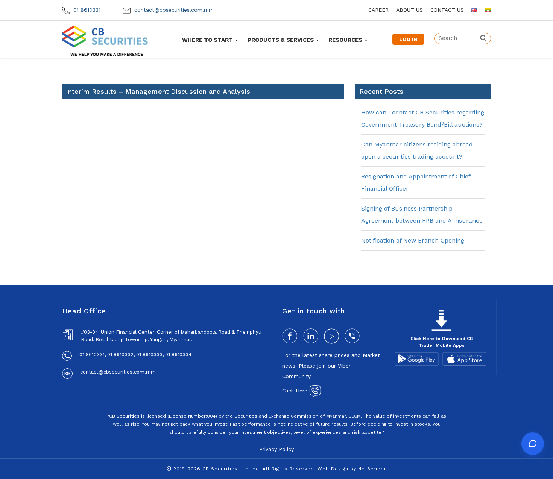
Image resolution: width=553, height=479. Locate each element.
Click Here (295, 390)
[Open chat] (532, 443)
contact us (447, 10)
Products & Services (281, 40)
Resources (346, 40)
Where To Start (208, 40)
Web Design (333, 468)
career (378, 10)
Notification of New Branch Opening (412, 240)
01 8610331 (85, 10)
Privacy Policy (276, 449)
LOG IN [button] (408, 39)
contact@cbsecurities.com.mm (173, 10)
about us (409, 10)
